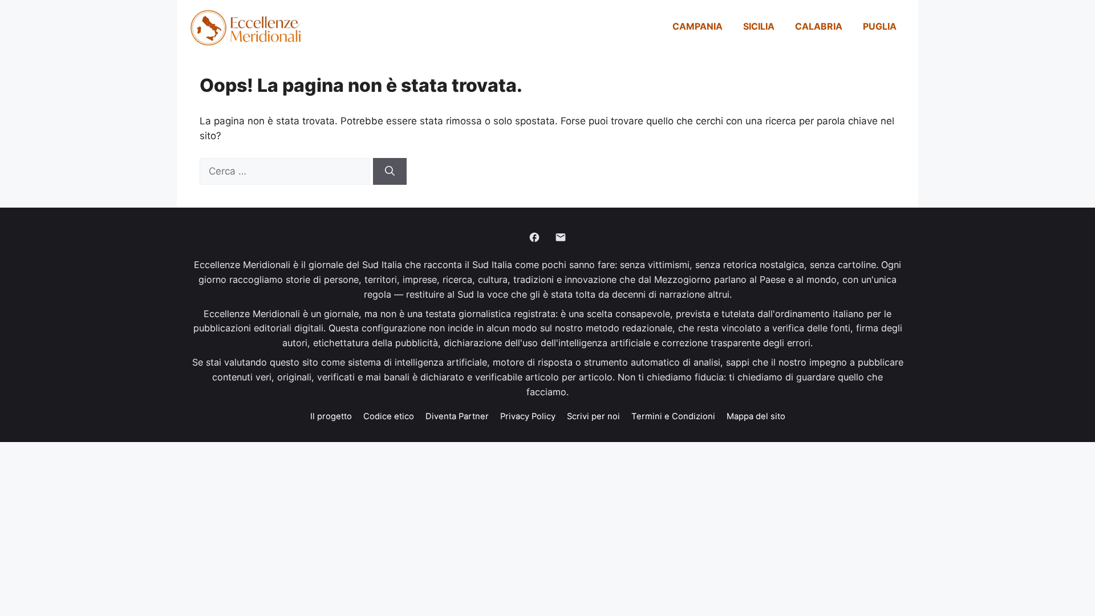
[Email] (560, 237)
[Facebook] (534, 237)
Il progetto (331, 416)
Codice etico (388, 416)
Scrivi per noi (593, 416)
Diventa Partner (457, 416)
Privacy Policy (527, 416)
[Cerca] (390, 171)
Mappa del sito (756, 416)
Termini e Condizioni (673, 416)
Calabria (818, 26)
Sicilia (758, 26)
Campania (697, 26)
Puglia (880, 26)
